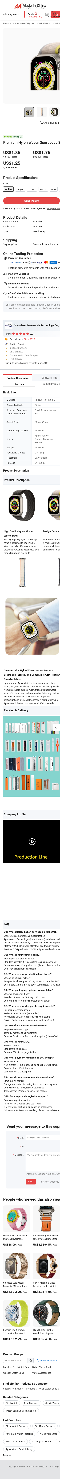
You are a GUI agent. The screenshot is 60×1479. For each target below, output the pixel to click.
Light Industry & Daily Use (23, 23)
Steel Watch (11, 1403)
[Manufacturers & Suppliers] (30, 5)
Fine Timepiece (31, 1403)
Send (30, 1181)
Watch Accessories (41, 1372)
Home (5, 23)
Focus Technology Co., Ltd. (40, 1466)
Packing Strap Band (42, 1441)
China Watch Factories (17, 1426)
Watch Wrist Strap (48, 1433)
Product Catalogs (48, 1360)
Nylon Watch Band (41, 1367)
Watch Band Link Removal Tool (21, 1410)
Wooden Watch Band (13, 1372)
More (6, 1455)
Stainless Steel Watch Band (16, 1367)
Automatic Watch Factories (19, 1433)
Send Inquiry (31, 200)
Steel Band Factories (45, 1426)
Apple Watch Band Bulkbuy (19, 1449)
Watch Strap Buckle (15, 1441)
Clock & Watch (43, 23)
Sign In (8, 362)
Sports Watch (52, 1403)
